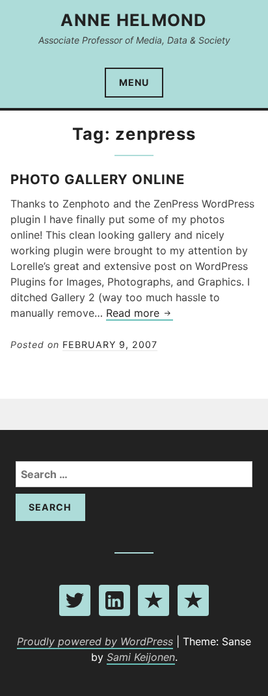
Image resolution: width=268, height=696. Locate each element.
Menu (134, 82)
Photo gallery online (97, 179)
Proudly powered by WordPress (95, 641)
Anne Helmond (133, 20)
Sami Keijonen (141, 656)
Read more (139, 313)
